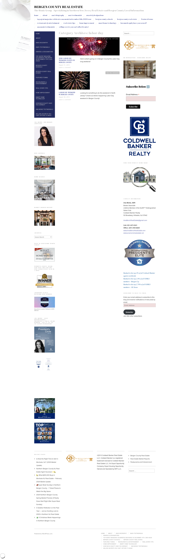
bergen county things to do (97, 39)
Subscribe (129, 312)
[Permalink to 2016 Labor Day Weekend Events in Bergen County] (89, 47)
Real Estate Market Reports (140, 459)
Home (36, 15)
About (45, 15)
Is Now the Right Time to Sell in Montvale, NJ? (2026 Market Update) (47, 462)
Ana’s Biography (58, 15)
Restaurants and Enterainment (141, 462)
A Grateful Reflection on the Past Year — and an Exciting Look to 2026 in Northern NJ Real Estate (47, 511)
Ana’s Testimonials (75, 15)
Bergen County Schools (104, 19)
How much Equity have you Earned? (134, 23)
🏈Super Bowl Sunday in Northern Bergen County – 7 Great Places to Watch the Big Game (48, 488)
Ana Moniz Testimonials (46, 27)
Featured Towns (147, 19)
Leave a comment (65, 67)
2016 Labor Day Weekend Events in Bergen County (67, 60)
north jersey (115, 39)
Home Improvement (86, 23)
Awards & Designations (95, 15)
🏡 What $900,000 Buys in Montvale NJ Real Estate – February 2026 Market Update (49, 478)
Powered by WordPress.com (43, 534)
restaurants (116, 73)
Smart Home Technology (107, 23)
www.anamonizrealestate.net (133, 233)
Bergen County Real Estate (58, 7)
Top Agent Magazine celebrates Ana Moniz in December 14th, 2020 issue (64, 19)
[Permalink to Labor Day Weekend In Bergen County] (74, 81)
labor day (108, 39)
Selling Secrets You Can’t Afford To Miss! (74, 27)
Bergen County (71, 39)
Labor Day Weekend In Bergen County (67, 93)
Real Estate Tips (69, 23)
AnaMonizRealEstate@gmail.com (135, 220)
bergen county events (82, 39)
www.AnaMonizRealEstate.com (134, 230)
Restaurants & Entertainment (48, 23)
